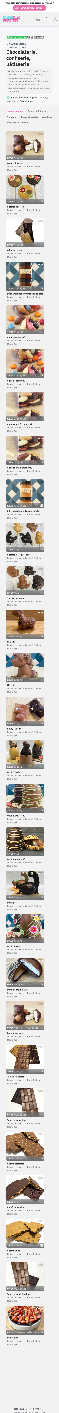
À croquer (12, 117)
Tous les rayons (15, 111)
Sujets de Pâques (37, 111)
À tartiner (47, 117)
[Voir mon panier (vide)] (46, 19)
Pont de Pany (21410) (16, 47)
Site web (39, 37)
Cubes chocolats (29, 117)
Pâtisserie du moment (18, 122)
